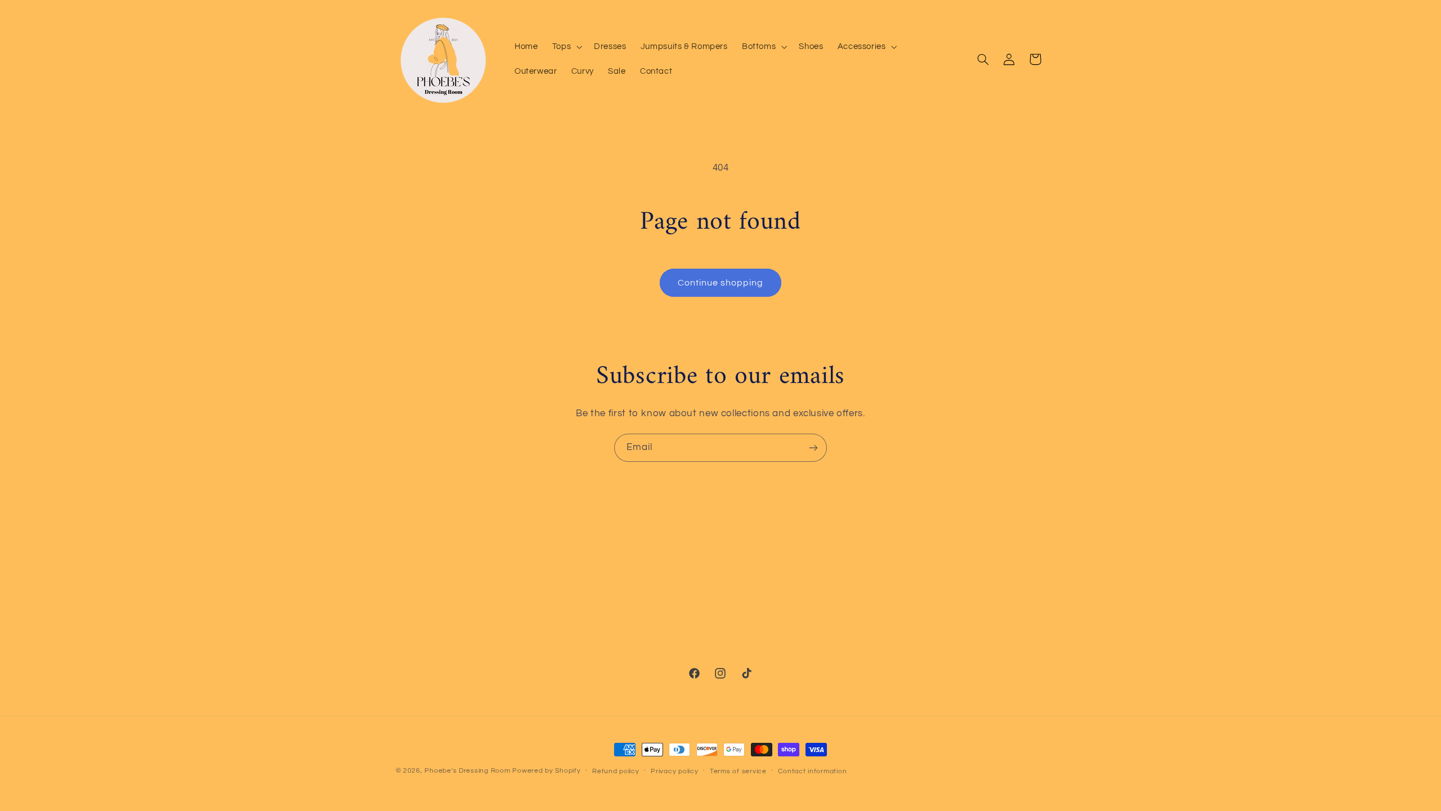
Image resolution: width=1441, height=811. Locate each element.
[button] (566, 46)
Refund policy (615, 771)
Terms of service (738, 771)
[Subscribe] (813, 447)
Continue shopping (721, 282)
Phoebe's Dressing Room (467, 771)
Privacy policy (674, 771)
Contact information (812, 771)
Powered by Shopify (546, 771)
